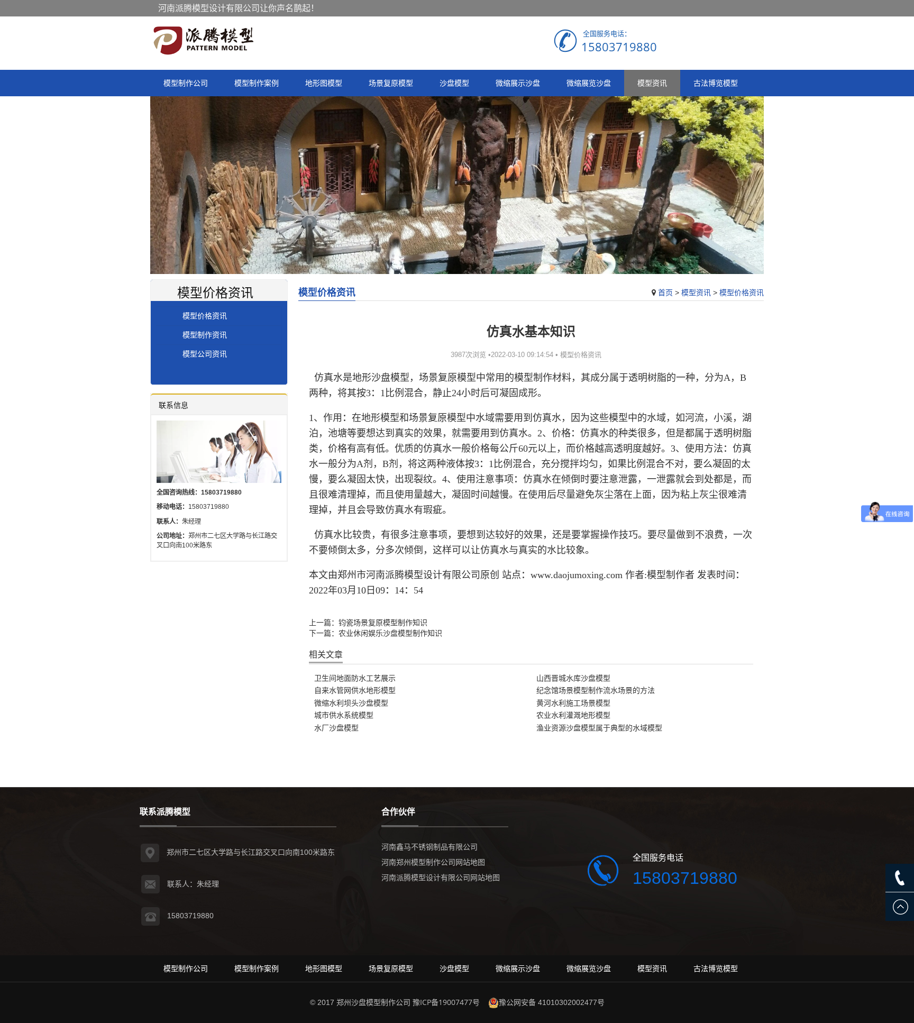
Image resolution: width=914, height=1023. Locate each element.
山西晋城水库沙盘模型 (573, 678)
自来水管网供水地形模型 (355, 690)
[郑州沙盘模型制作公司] (203, 40)
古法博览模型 (715, 83)
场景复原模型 (391, 83)
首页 (665, 292)
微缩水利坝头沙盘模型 (351, 703)
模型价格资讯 (741, 292)
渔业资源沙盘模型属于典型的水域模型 (599, 728)
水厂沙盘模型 (336, 728)
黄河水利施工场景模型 (573, 703)
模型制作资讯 (204, 335)
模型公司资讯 (204, 354)
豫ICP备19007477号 (446, 1002)
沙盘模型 (454, 83)
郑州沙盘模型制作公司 (373, 1002)
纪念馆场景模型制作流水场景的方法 (595, 690)
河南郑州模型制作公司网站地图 (433, 862)
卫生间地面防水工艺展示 (355, 678)
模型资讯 (652, 83)
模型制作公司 (185, 83)
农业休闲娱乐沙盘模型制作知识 (390, 633)
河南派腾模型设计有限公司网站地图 (440, 877)
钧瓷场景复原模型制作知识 (383, 622)
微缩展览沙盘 (588, 83)
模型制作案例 (256, 83)
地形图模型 (323, 83)
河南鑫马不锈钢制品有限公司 (429, 847)
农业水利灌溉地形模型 (573, 715)
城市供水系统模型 (343, 715)
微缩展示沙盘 (518, 83)
